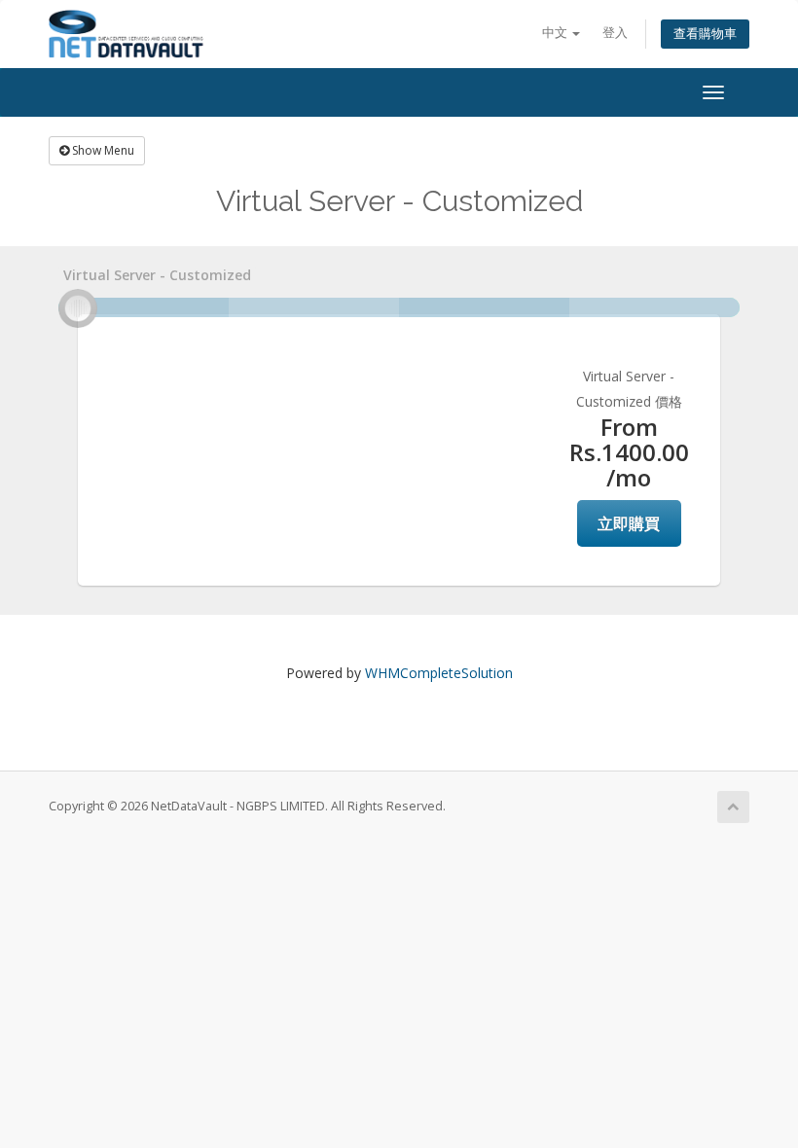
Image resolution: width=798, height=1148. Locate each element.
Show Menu (101, 150)
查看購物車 (705, 33)
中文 (556, 32)
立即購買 (629, 523)
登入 (615, 32)
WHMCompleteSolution (439, 673)
